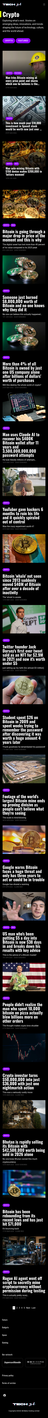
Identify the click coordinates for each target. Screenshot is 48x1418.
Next (28, 1308)
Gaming (5, 1342)
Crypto (9, 40)
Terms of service (9, 1383)
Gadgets (5, 1327)
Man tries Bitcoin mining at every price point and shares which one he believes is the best (22, 80)
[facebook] (4, 1395)
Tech (16, 163)
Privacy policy (7, 1375)
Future (5, 1319)
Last (33, 1308)
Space (4, 1334)
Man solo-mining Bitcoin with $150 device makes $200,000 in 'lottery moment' (24, 171)
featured (23, 40)
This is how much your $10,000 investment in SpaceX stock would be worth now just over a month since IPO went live (23, 126)
